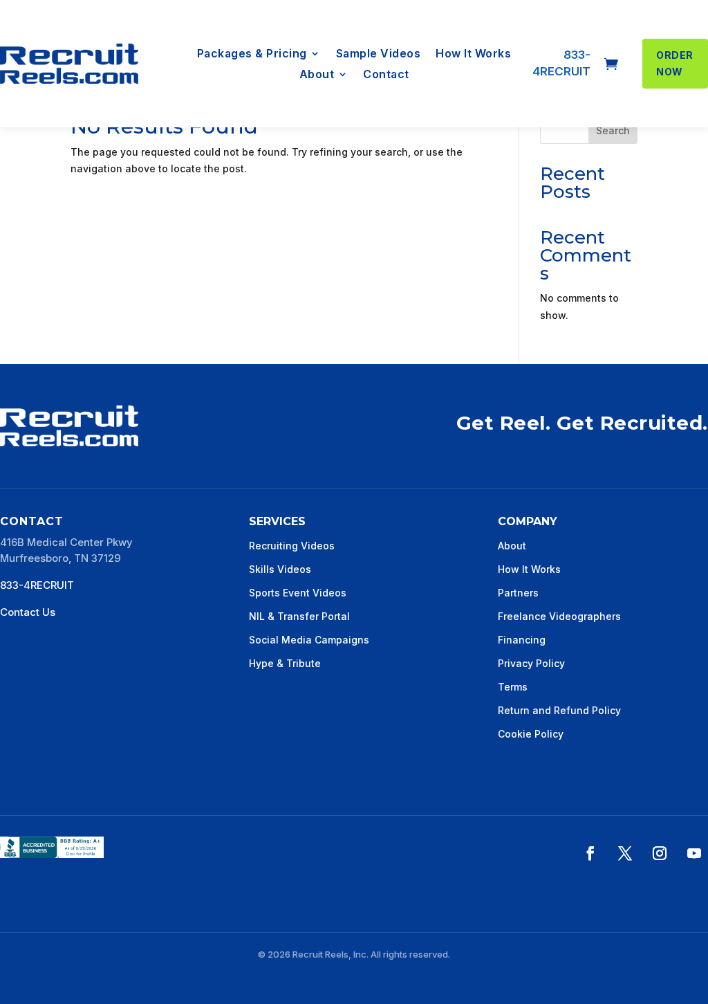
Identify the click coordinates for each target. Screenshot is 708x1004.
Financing (522, 640)
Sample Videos (378, 54)
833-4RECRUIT (37, 585)
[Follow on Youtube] (694, 853)
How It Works (473, 54)
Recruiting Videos (292, 545)
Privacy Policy (531, 663)
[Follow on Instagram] (659, 853)
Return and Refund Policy (559, 710)
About (317, 75)
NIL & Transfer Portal (299, 616)
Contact (386, 75)
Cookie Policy (530, 734)
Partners (518, 593)
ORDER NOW (674, 63)
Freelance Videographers (559, 616)
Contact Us (27, 612)
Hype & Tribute (285, 663)
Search (613, 130)
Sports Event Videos (297, 593)
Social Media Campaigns (309, 640)
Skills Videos (280, 569)
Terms (513, 687)
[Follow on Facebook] (590, 853)
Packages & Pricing (252, 54)
